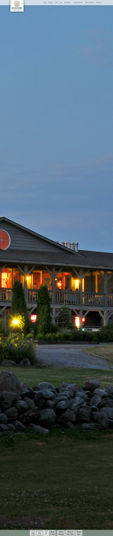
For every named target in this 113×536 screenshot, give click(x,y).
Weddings (67, 2)
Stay (45, 2)
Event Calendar (89, 2)
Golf (56, 2)
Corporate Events (78, 2)
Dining (50, 2)
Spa (61, 2)
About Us (98, 2)
